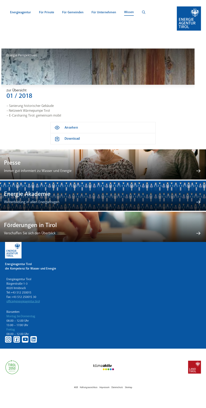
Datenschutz (117, 387)
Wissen (129, 12)
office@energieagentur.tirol (23, 301)
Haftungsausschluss (88, 387)
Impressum (104, 387)
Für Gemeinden (72, 12)
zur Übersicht (16, 90)
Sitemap (128, 387)
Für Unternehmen (104, 12)
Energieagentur (20, 12)
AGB (76, 387)
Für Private (46, 12)
